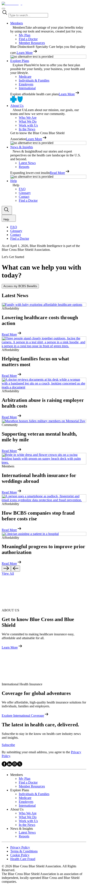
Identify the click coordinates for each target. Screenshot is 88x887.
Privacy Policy (20, 847)
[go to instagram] (14, 765)
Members (16, 23)
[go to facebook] (4, 765)
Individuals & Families (34, 80)
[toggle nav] (3, 8)
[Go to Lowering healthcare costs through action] (44, 305)
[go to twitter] (19, 765)
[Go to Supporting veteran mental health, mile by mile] (44, 421)
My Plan (24, 35)
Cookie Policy (19, 855)
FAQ (22, 189)
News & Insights (21, 147)
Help (13, 181)
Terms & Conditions (24, 851)
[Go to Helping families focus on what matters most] (44, 342)
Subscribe (8, 745)
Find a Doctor (28, 39)
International (27, 88)
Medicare (25, 76)
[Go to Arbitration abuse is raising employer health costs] (44, 383)
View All (8, 573)
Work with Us (28, 125)
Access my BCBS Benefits (20, 286)
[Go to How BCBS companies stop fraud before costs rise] (44, 498)
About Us (16, 105)
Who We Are (28, 117)
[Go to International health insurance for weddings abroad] (44, 458)
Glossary (25, 193)
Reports (24, 167)
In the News (27, 129)
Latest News (27, 163)
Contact (24, 196)
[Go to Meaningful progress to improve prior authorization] (44, 534)
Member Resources (32, 43)
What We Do (28, 121)
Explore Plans (19, 61)
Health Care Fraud (22, 859)
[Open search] (7, 210)
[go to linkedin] (9, 765)
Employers (26, 84)
